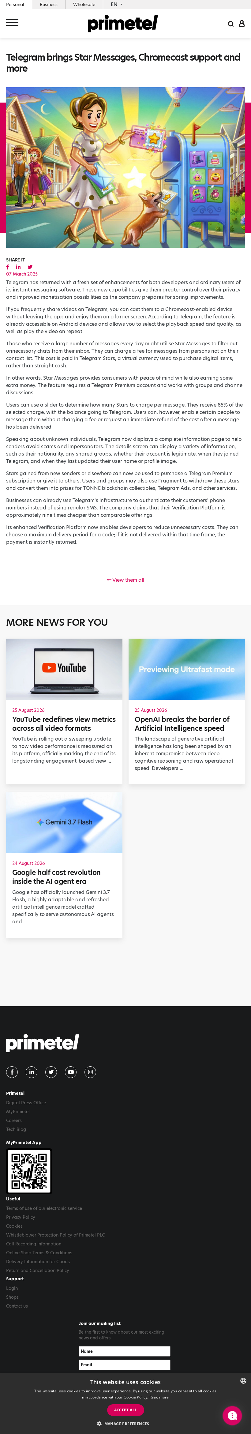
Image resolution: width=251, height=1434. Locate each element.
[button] (125, 1424)
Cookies (14, 1226)
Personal (15, 5)
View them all (127, 580)
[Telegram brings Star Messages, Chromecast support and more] (7, 267)
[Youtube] (71, 1072)
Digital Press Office (26, 1103)
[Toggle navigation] (12, 24)
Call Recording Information (33, 1244)
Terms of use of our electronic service (44, 1208)
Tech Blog (16, 1129)
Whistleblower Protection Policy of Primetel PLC (55, 1235)
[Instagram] (90, 1072)
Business (49, 5)
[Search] (231, 23)
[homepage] (123, 23)
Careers (14, 1120)
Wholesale (84, 5)
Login (12, 1288)
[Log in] (242, 23)
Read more (159, 1397)
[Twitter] (51, 1072)
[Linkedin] (31, 1072)
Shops (12, 1297)
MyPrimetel (18, 1112)
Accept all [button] (125, 1410)
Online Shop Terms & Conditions (39, 1253)
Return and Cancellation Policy (37, 1270)
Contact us (17, 1306)
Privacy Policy (20, 1217)
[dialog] (125, 1403)
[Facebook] (12, 1072)
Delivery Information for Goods (38, 1262)
